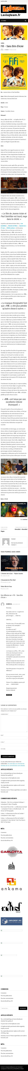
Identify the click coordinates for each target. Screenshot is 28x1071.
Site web (3, 749)
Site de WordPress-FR (7, 840)
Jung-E (13, 815)
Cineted (7, 49)
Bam (22, 1068)
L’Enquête (14, 804)
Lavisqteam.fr (10, 15)
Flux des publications (6, 835)
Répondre (9, 694)
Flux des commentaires (7, 838)
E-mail (3, 742)
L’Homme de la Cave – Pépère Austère (12, 573)
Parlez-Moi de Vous (6, 586)
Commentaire (5, 714)
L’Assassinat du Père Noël (8, 580)
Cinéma (2, 43)
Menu (4, 20)
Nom (2, 735)
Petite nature (11, 228)
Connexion (3, 832)
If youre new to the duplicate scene (10, 778)
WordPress (17, 1068)
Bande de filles (12, 226)
